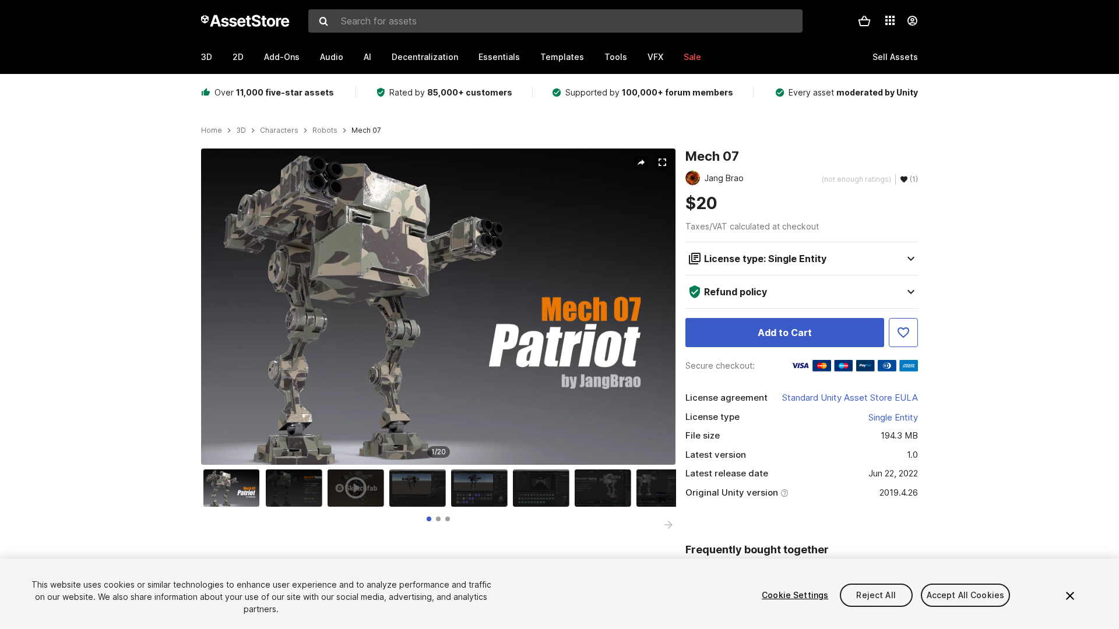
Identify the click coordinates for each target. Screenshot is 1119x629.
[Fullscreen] (662, 162)
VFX (655, 57)
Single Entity (893, 417)
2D (238, 57)
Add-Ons (282, 57)
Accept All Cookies (966, 595)
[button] (864, 21)
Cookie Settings (795, 595)
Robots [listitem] (324, 130)
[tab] (429, 519)
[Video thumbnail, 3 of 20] (358, 488)
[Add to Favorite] (903, 332)
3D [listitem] (241, 130)
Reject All (875, 595)
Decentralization (425, 57)
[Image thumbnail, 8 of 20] (667, 488)
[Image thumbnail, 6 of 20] (544, 488)
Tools (615, 57)
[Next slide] (668, 525)
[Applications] (890, 20)
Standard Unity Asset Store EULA (850, 397)
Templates (562, 57)
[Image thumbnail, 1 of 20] (234, 488)
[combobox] (555, 21)
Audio (331, 57)
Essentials (499, 57)
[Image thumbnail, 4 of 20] (420, 488)
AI (367, 57)
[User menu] (912, 21)
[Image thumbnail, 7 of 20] (605, 488)
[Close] (1070, 596)
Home (211, 130)
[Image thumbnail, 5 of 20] (482, 488)
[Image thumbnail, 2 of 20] (297, 488)
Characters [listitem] (279, 130)
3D (206, 57)
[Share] (641, 162)
